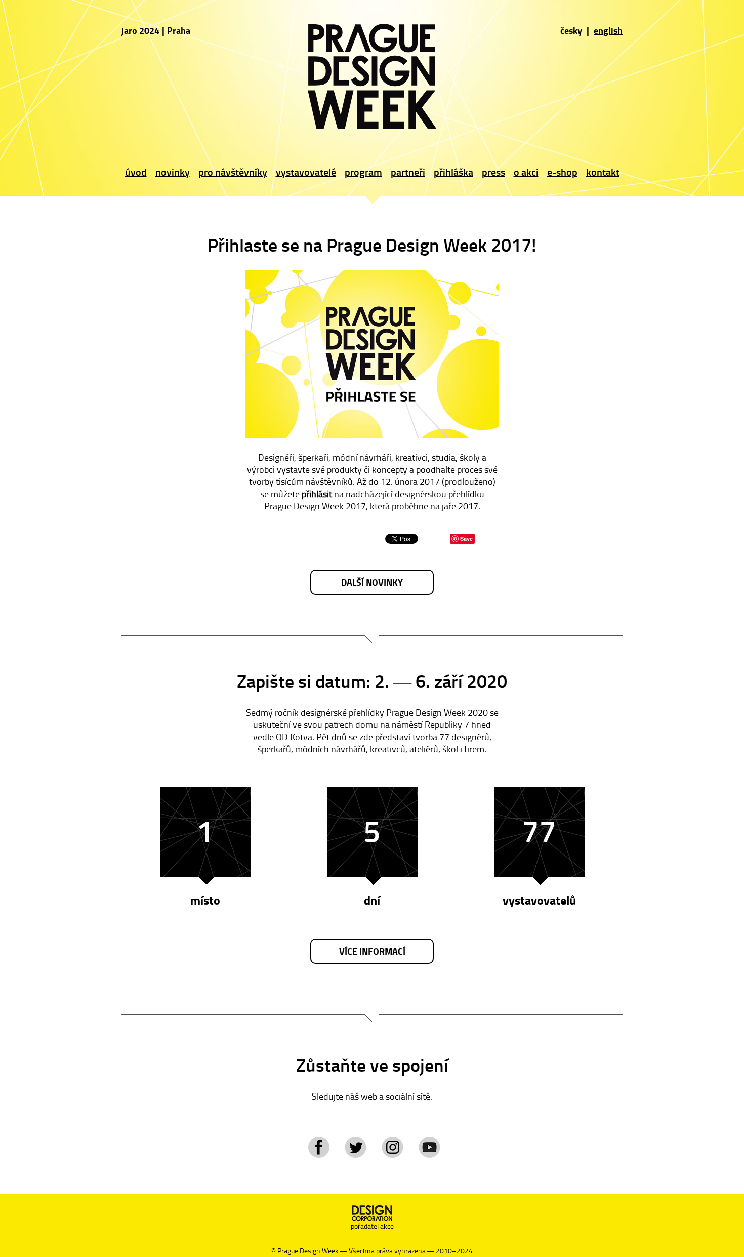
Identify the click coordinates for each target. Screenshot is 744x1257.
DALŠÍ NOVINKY (372, 582)
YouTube (429, 1147)
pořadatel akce (372, 1226)
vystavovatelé (306, 172)
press (493, 172)
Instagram (392, 1147)
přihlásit (317, 494)
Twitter (355, 1147)
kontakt (602, 172)
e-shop (562, 172)
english (608, 30)
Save (466, 538)
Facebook (318, 1147)
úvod (136, 172)
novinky (172, 172)
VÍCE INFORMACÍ (372, 951)
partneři (408, 172)
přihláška (453, 172)
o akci (526, 172)
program (363, 172)
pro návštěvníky (232, 172)
